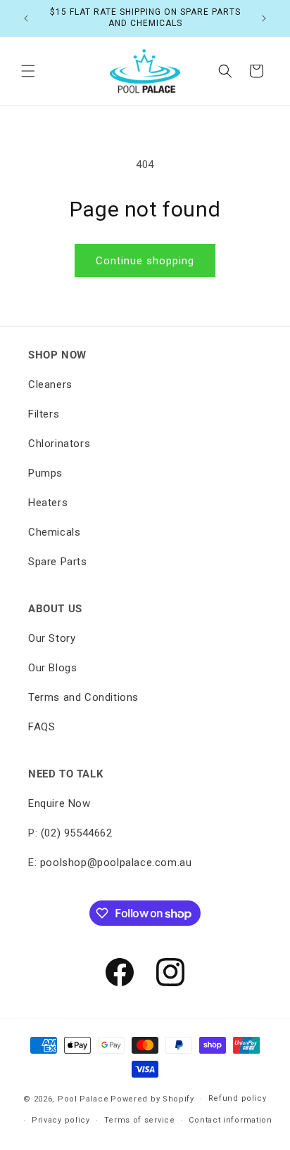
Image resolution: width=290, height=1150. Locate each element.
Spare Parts (57, 561)
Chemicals (54, 532)
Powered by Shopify (152, 1099)
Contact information (230, 1120)
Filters (43, 414)
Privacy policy (61, 1120)
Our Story (51, 638)
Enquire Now (59, 803)
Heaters (48, 502)
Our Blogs (52, 667)
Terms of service (139, 1120)
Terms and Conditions (83, 697)
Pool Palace (83, 1099)
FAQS (41, 727)
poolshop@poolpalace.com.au (116, 862)
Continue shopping (145, 260)
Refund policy (237, 1098)
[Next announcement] (263, 18)
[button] (28, 71)
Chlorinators (59, 443)
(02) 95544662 (77, 833)
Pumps (45, 473)
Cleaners (50, 384)
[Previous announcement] (26, 18)
